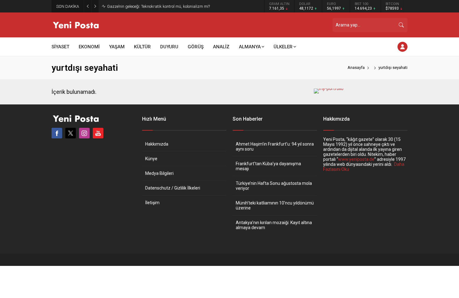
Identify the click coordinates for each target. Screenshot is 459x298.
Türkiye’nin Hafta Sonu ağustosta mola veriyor (274, 186)
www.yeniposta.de (356, 159)
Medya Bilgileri (159, 173)
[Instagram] (84, 133)
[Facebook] (57, 133)
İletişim (152, 202)
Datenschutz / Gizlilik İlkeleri (172, 187)
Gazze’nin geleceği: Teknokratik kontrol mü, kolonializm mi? (158, 6)
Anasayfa (356, 67)
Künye (151, 158)
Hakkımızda (156, 144)
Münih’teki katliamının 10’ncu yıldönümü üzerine (275, 205)
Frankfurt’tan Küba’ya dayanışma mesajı (268, 166)
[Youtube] (98, 133)
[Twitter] (70, 133)
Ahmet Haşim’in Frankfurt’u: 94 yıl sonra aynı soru (275, 146)
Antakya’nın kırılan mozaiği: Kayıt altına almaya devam (274, 225)
